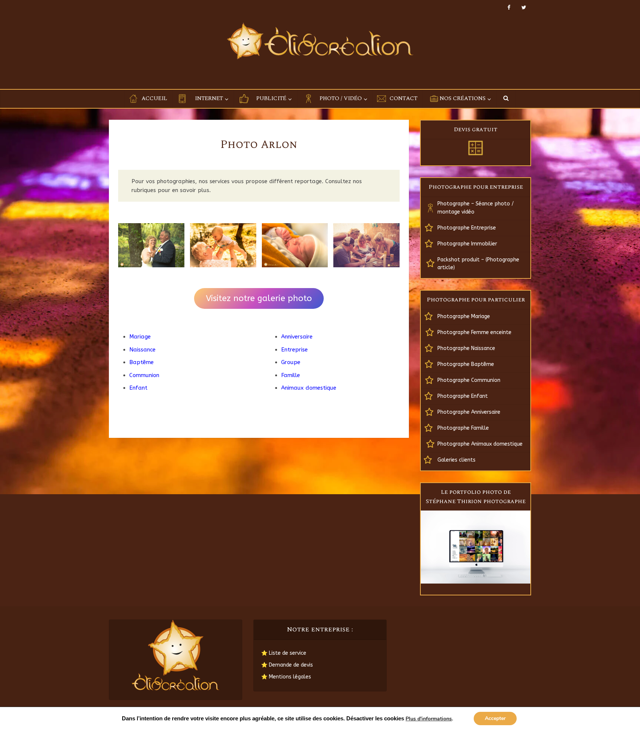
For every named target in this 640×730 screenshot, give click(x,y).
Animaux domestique (308, 387)
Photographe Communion (468, 380)
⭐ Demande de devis (287, 665)
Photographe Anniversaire (468, 412)
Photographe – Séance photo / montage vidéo (475, 208)
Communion (144, 375)
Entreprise (294, 349)
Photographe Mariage (463, 316)
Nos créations (463, 98)
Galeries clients (456, 460)
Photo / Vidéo (341, 98)
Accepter (495, 718)
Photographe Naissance (466, 348)
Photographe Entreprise (466, 228)
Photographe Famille (463, 428)
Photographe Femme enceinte (474, 332)
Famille (290, 375)
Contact (403, 98)
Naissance (142, 349)
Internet (209, 98)
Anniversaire (297, 336)
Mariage (140, 336)
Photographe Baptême (465, 364)
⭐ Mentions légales (286, 677)
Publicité (271, 98)
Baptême (141, 362)
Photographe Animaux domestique (480, 444)
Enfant (138, 387)
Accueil (154, 98)
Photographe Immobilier (467, 244)
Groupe (290, 362)
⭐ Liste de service (283, 653)
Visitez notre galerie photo (259, 298)
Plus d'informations (429, 719)
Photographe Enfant (462, 396)
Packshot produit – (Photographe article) (478, 264)
